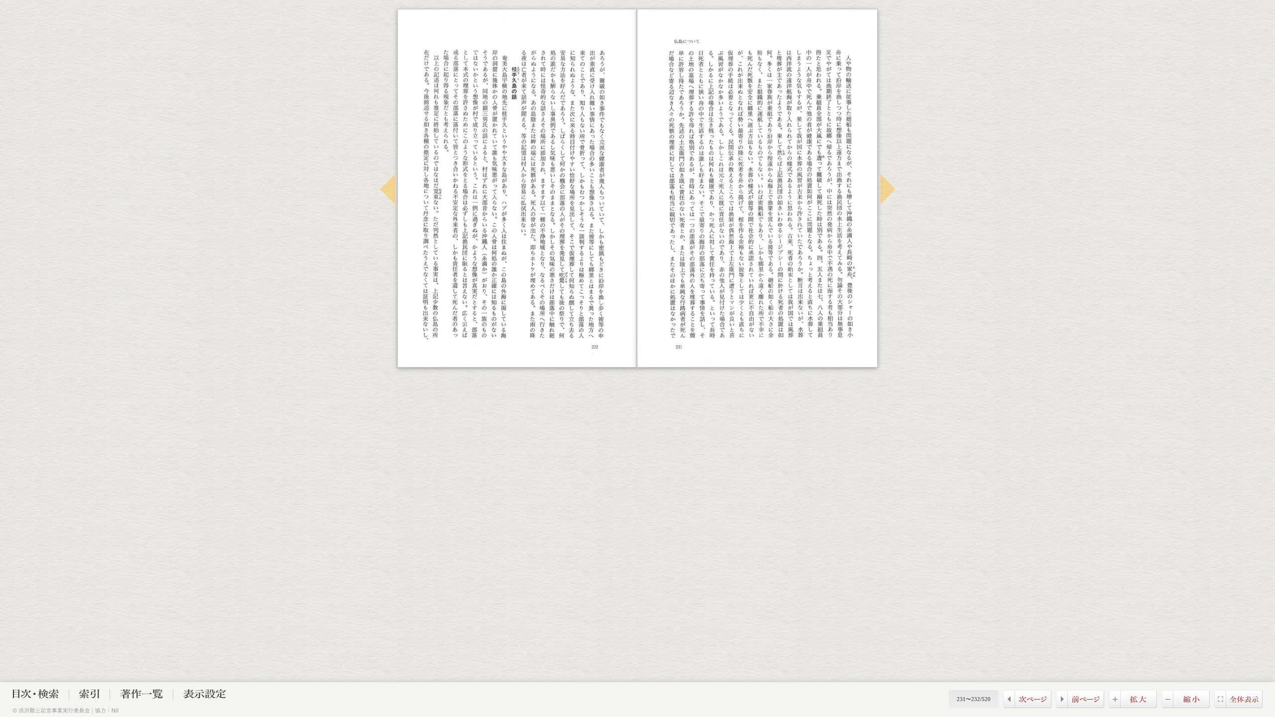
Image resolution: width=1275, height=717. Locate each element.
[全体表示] (1238, 705)
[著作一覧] (141, 696)
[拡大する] (1133, 705)
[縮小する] (1185, 705)
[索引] (89, 696)
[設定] (204, 696)
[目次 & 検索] (35, 696)
